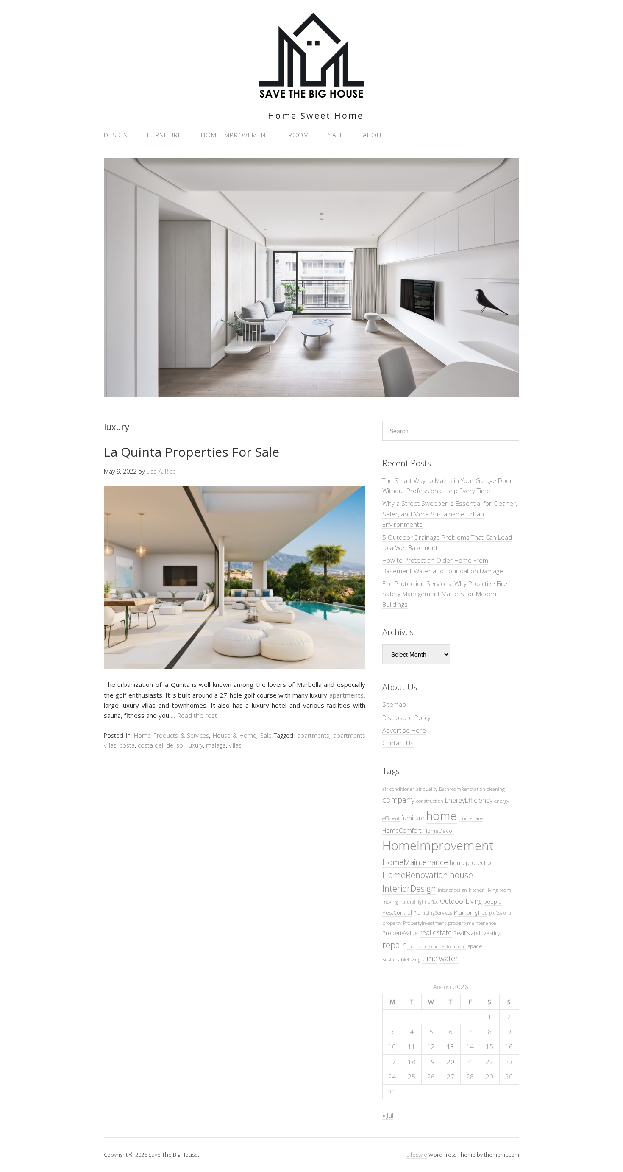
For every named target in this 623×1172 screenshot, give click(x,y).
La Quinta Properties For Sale (191, 451)
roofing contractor (434, 946)
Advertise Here (404, 730)
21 (470, 1062)
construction (429, 800)
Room (298, 135)
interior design (452, 890)
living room (499, 889)
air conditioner (398, 788)
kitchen (477, 889)
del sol (175, 745)
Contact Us (398, 743)
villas (235, 745)
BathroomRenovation (462, 788)
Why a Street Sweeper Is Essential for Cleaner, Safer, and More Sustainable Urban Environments (449, 513)
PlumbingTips (470, 912)
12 (431, 1046)
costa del (150, 745)
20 (450, 1062)
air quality (426, 789)
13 (450, 1046)
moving (390, 902)
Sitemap (394, 704)
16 (509, 1046)
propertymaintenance (472, 922)
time (429, 958)
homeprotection (472, 863)
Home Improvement (235, 135)
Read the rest (197, 715)
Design (116, 135)
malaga (216, 745)
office (433, 902)
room (460, 946)
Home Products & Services (171, 735)
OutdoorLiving (461, 901)
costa (127, 745)
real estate (436, 932)
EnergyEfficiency (468, 800)
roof (410, 946)
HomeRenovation (415, 875)
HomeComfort (402, 830)
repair (394, 945)
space (474, 946)
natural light (413, 902)
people (493, 901)
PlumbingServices (433, 912)
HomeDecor (438, 830)
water (448, 958)
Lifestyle (416, 1154)
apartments (346, 695)
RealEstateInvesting (477, 933)
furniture (412, 818)
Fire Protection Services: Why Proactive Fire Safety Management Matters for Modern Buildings (444, 593)
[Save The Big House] (311, 93)
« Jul (387, 1115)
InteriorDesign (409, 888)
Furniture (164, 135)
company (398, 799)
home (441, 815)
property (391, 922)
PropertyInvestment (424, 922)
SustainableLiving (401, 959)
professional (500, 913)
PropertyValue (400, 933)
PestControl (397, 912)
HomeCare (471, 818)
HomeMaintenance (415, 862)
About (374, 135)
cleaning (496, 789)
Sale (336, 135)
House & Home (234, 735)
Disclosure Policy (406, 717)
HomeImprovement (438, 845)
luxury (195, 745)
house (461, 875)
